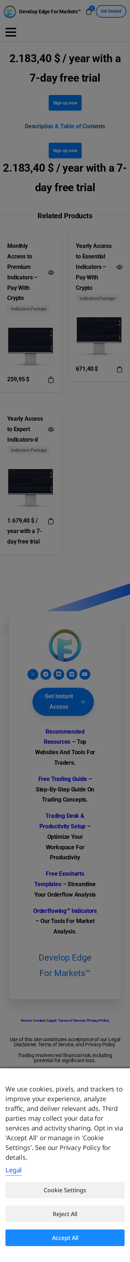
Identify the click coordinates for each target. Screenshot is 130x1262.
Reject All (65, 1214)
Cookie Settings (65, 1190)
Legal (13, 1170)
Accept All (65, 1238)
